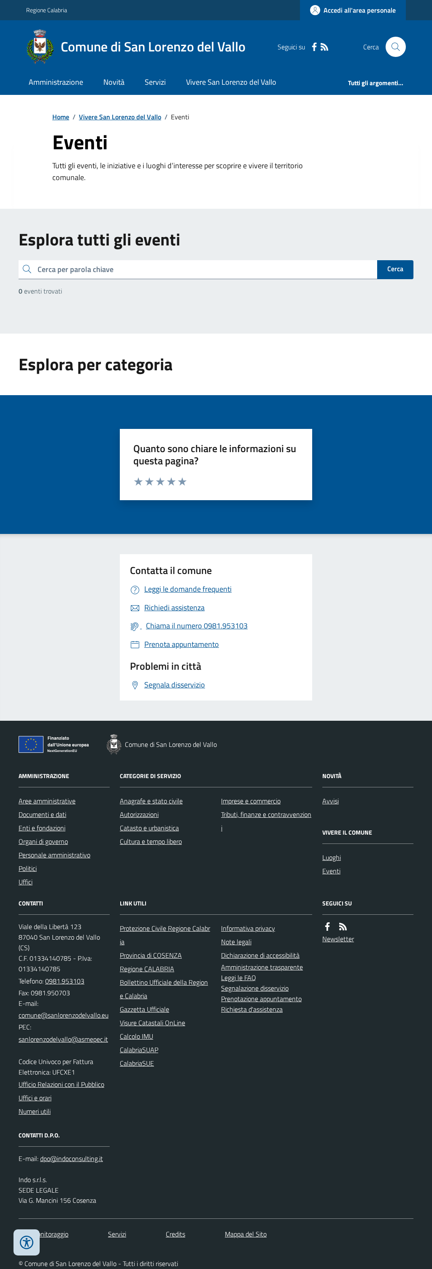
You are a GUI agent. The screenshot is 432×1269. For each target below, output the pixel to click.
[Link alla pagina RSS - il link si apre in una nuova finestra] (324, 47)
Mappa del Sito (246, 1234)
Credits (175, 1234)
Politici (28, 868)
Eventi (331, 871)
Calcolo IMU (136, 1036)
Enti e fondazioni (42, 828)
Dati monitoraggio (43, 1234)
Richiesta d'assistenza (252, 1009)
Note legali (236, 942)
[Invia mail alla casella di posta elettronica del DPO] (71, 1158)
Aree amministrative (47, 801)
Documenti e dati (42, 814)
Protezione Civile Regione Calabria (165, 935)
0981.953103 (64, 981)
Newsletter (338, 939)
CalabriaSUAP (139, 1050)
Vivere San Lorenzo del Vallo (231, 82)
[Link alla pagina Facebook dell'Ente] (327, 926)
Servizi (155, 82)
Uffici (25, 882)
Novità (113, 82)
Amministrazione (56, 82)
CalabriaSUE (137, 1063)
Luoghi (331, 857)
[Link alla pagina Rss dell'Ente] (343, 926)
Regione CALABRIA (147, 969)
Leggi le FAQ (238, 978)
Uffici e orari (35, 1098)
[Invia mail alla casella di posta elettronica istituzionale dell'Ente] (63, 1015)
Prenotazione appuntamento (261, 999)
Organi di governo (43, 841)
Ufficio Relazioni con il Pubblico (61, 1084)
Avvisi (330, 801)
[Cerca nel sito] (392, 47)
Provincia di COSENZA (151, 955)
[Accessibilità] (26, 1242)
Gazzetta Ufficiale (144, 1009)
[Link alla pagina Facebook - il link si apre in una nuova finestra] (314, 47)
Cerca (395, 269)
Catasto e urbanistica (149, 828)
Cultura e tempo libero (151, 841)
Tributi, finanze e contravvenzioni (266, 821)
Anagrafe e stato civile (151, 801)
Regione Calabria (46, 9)
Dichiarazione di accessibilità (260, 955)
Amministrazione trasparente (262, 967)
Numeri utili (35, 1111)
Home (60, 117)
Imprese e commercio (251, 801)
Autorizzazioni (139, 814)
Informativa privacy (248, 928)
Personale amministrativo (54, 855)
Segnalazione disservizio (255, 988)
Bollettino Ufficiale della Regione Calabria (164, 989)
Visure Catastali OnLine (152, 1023)
